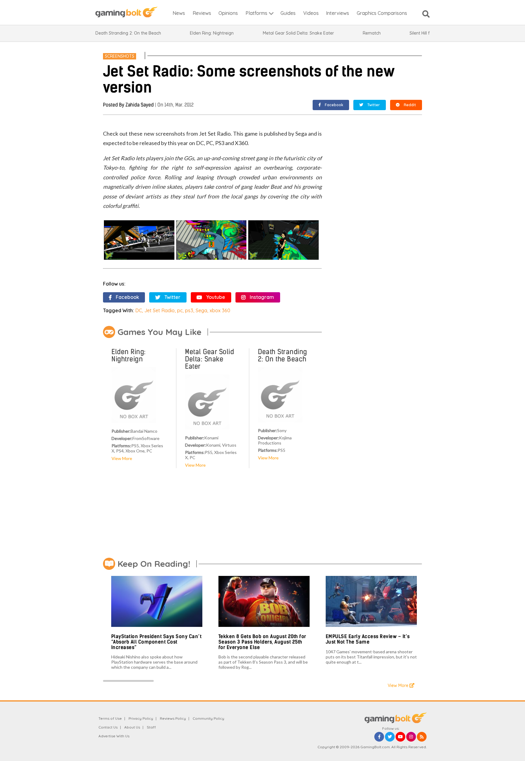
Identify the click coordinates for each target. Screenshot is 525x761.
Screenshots (119, 56)
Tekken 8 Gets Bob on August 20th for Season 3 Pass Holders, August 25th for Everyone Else (262, 642)
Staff (151, 727)
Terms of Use (110, 718)
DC (138, 310)
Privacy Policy (141, 718)
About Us (132, 727)
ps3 (189, 310)
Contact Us (108, 727)
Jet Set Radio (159, 310)
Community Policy (208, 718)
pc (180, 310)
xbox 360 (220, 310)
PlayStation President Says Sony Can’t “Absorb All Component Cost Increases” (156, 642)
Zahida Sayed (139, 105)
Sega (201, 310)
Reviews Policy (173, 718)
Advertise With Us (113, 736)
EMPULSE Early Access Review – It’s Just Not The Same (368, 639)
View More (122, 458)
